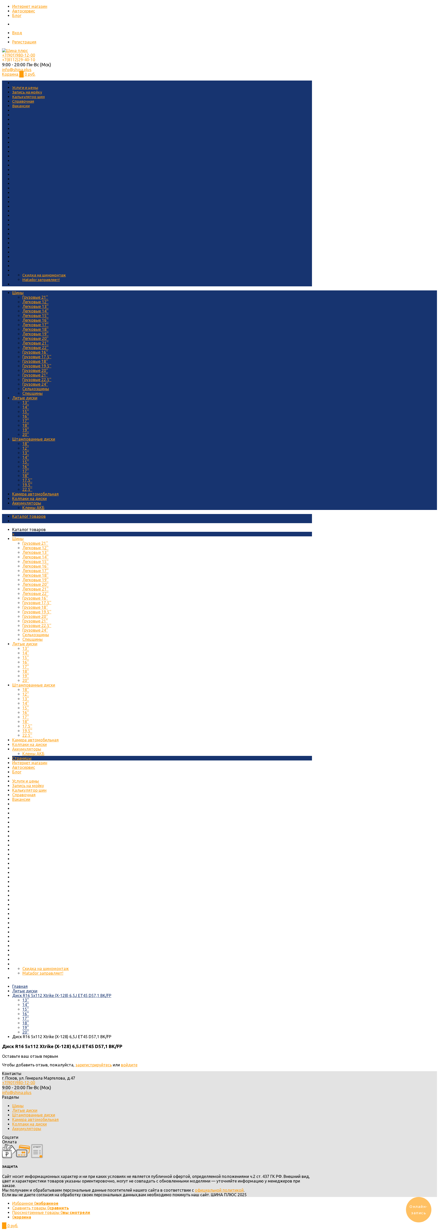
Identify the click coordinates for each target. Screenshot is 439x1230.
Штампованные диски (33, 439)
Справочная (23, 101)
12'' (25, 448)
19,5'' (27, 484)
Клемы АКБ (33, 507)
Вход (17, 32)
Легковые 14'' (35, 311)
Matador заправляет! (41, 279)
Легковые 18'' (35, 329)
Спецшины (32, 393)
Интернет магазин (29, 6)
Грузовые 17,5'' (36, 356)
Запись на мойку (27, 92)
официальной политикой (219, 1190)
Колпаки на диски (29, 498)
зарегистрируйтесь (93, 1065)
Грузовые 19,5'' (36, 366)
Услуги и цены (25, 87)
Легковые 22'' (35, 347)
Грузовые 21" (35, 375)
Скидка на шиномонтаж (44, 275)
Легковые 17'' (35, 324)
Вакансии (21, 106)
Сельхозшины (35, 388)
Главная (20, 986)
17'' (25, 420)
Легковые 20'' (35, 338)
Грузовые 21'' (35, 297)
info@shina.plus (17, 69)
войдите (129, 1065)
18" (25, 475)
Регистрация (24, 42)
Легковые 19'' (35, 334)
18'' (25, 425)
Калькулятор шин (28, 97)
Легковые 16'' (35, 320)
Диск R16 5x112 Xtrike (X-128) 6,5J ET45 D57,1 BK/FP (61, 995)
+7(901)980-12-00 (18, 55)
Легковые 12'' (35, 302)
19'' (25, 430)
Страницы (22, 758)
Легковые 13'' (35, 306)
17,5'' (27, 480)
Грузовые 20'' (35, 370)
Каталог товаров (29, 516)
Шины (18, 292)
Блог (16, 15)
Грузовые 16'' (35, 352)
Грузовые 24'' (35, 384)
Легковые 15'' (35, 315)
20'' (25, 434)
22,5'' (27, 489)
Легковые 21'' (35, 343)
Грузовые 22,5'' (36, 379)
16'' (25, 416)
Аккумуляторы (26, 503)
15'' (25, 411)
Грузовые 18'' (35, 361)
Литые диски (24, 398)
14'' (25, 407)
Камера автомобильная (35, 494)
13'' (25, 402)
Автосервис (23, 11)
